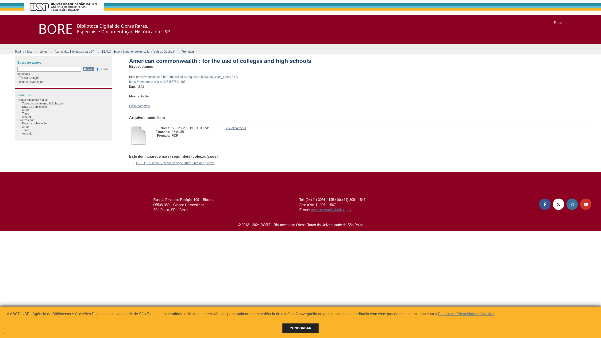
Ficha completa (139, 106)
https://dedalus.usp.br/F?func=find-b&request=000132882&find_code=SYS (187, 77)
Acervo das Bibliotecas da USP (74, 51)
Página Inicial (23, 51)
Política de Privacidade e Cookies (466, 314)
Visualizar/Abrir (235, 128)
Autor (25, 109)
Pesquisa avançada (30, 81)
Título (25, 113)
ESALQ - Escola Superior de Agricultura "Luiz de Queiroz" (138, 51)
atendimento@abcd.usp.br (331, 210)
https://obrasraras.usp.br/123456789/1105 (157, 82)
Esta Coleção (30, 77)
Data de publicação (34, 106)
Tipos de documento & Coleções (43, 103)
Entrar (558, 22)
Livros (43, 51)
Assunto (27, 116)
